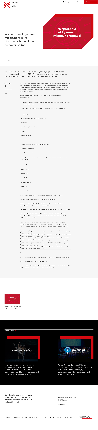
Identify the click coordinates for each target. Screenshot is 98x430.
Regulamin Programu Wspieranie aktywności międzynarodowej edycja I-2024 (42, 230)
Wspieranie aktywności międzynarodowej (13, 307)
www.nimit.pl (23, 224)
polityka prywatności (69, 417)
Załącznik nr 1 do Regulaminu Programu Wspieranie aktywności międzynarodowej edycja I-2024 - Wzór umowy (45, 232)
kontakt (59, 417)
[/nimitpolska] (48, 417)
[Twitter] (7, 93)
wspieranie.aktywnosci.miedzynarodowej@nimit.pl (40, 267)
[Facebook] (5, 93)
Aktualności (53, 7)
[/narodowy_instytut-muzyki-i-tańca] (50, 417)
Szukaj (80, 2)
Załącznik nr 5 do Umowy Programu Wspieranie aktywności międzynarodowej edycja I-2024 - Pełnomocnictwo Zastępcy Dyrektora (45, 247)
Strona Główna (45, 7)
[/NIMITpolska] (45, 417)
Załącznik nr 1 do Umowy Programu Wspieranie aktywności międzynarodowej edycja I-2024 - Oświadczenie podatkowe (45, 238)
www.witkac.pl (23, 215)
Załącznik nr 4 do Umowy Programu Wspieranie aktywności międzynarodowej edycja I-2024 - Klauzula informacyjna (45, 244)
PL (74, 2)
